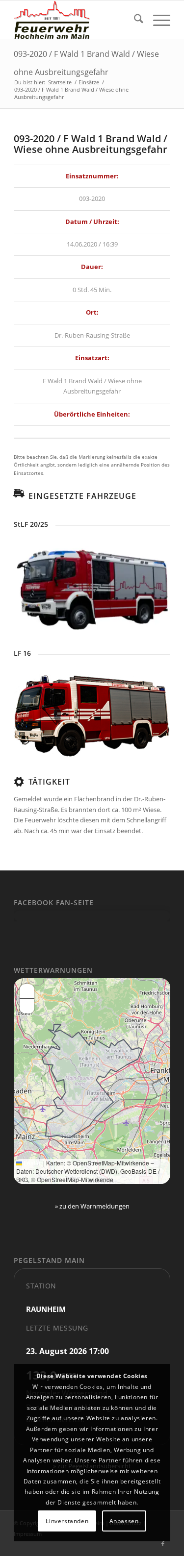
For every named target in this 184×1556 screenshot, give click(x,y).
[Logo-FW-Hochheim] (76, 20)
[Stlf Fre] (92, 587)
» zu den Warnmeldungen (92, 1206)
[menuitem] (133, 20)
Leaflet (32, 1163)
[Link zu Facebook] (163, 1543)
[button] (27, 991)
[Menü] (156, 20)
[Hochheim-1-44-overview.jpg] (92, 715)
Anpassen (124, 1521)
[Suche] (133, 20)
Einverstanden (67, 1521)
